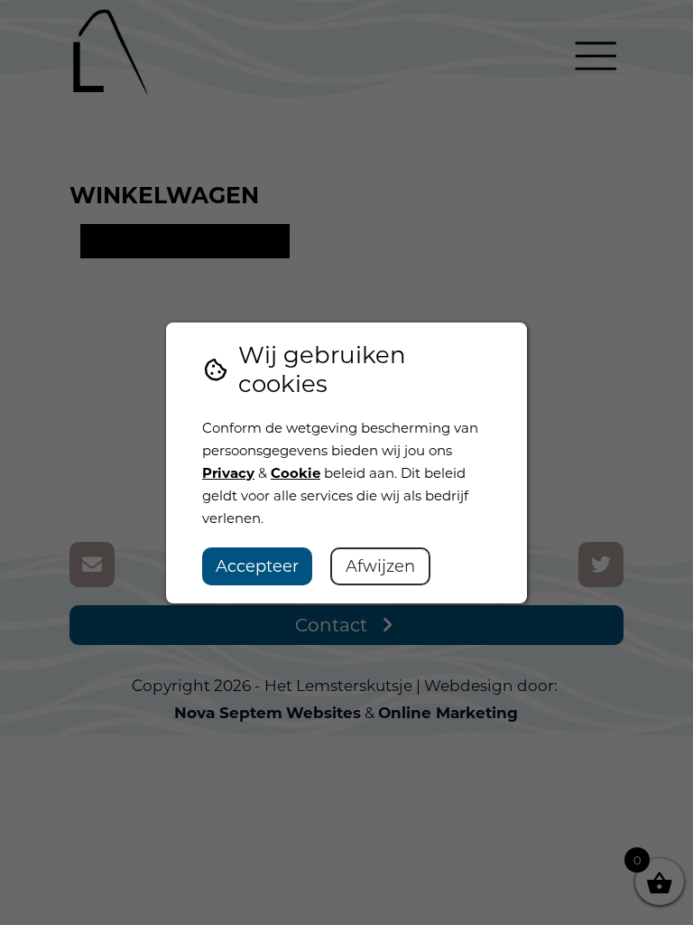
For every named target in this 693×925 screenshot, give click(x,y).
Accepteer (257, 566)
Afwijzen (380, 566)
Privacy (228, 472)
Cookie (295, 472)
